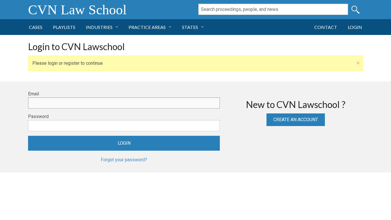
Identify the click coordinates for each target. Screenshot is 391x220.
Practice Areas (147, 27)
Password (38, 116)
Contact (325, 27)
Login (355, 27)
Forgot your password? (124, 159)
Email (33, 94)
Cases (35, 27)
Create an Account (295, 119)
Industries (99, 27)
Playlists (64, 27)
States (190, 27)
